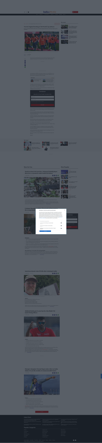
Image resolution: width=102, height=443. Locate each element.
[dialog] (51, 221)
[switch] (61, 222)
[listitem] (51, 221)
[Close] (65, 210)
